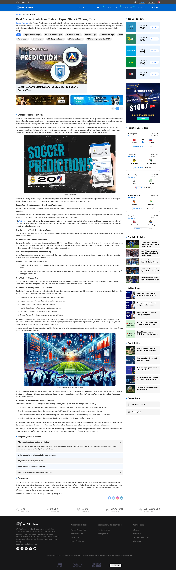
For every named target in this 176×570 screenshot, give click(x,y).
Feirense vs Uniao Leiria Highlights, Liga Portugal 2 (150, 270)
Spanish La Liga (90, 35)
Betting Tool (129, 7)
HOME (78, 8)
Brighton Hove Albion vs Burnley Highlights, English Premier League (150, 244)
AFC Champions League (55, 39)
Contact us (137, 534)
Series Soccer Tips (113, 8)
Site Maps (137, 541)
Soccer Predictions (23, 23)
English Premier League (32, 35)
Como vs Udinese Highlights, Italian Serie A (149, 261)
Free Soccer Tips (76, 534)
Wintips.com (22, 221)
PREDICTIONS (141, 8)
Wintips (18, 14)
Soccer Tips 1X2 (76, 537)
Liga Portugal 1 (37, 39)
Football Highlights (136, 237)
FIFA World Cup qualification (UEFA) (99, 39)
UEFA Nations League (75, 39)
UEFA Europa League (73, 35)
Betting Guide (134, 288)
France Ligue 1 (23, 39)
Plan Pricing (153, 8)
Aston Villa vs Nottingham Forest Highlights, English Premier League (149, 253)
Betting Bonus (103, 534)
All (19, 35)
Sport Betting (134, 343)
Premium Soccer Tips (138, 128)
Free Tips (86, 8)
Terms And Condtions (141, 537)
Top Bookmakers (136, 19)
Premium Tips (98, 8)
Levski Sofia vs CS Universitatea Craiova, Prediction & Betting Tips (48, 89)
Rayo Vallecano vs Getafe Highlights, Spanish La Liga (150, 278)
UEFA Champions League (53, 35)
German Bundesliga (107, 35)
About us (136, 530)
